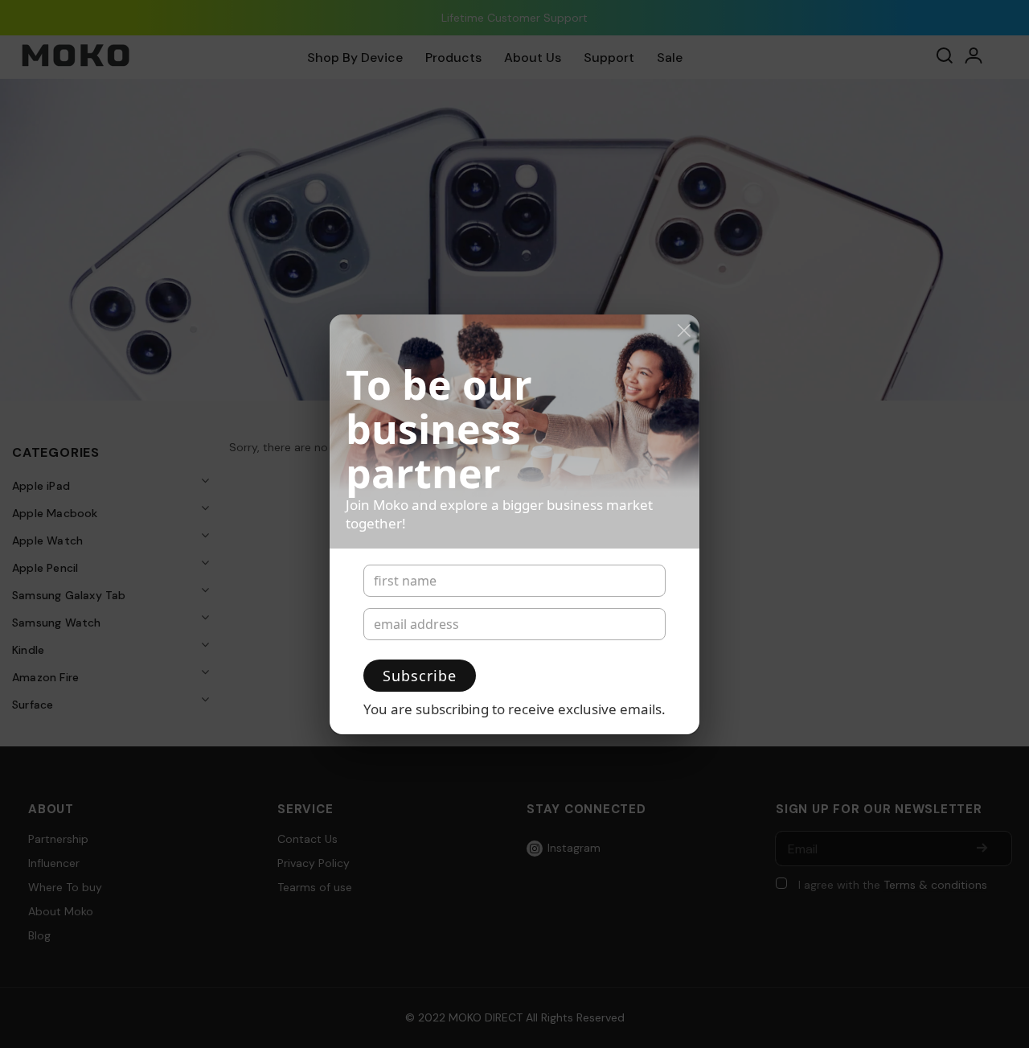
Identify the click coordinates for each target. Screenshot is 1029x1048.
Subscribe (420, 675)
